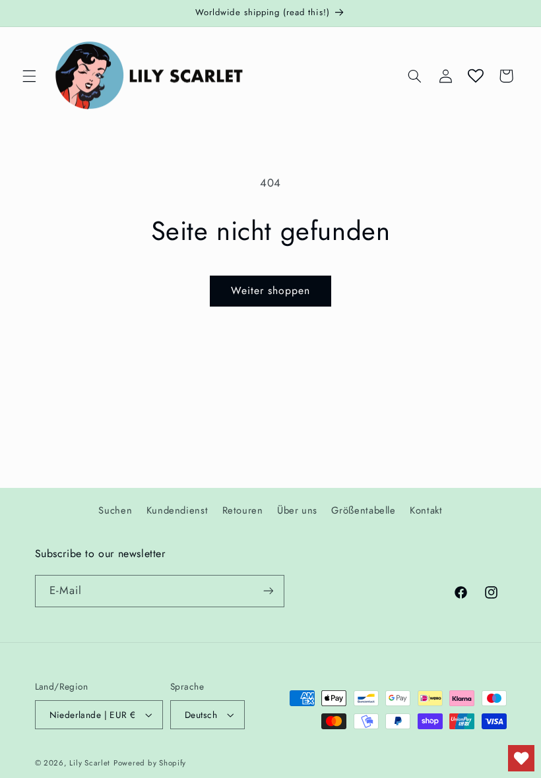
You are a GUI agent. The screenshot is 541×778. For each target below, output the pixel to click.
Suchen (115, 510)
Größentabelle (363, 510)
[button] (29, 76)
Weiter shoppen (271, 290)
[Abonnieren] (268, 591)
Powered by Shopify (149, 763)
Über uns (297, 510)
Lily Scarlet (89, 763)
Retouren (242, 510)
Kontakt (426, 510)
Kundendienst (177, 510)
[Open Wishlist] (476, 76)
